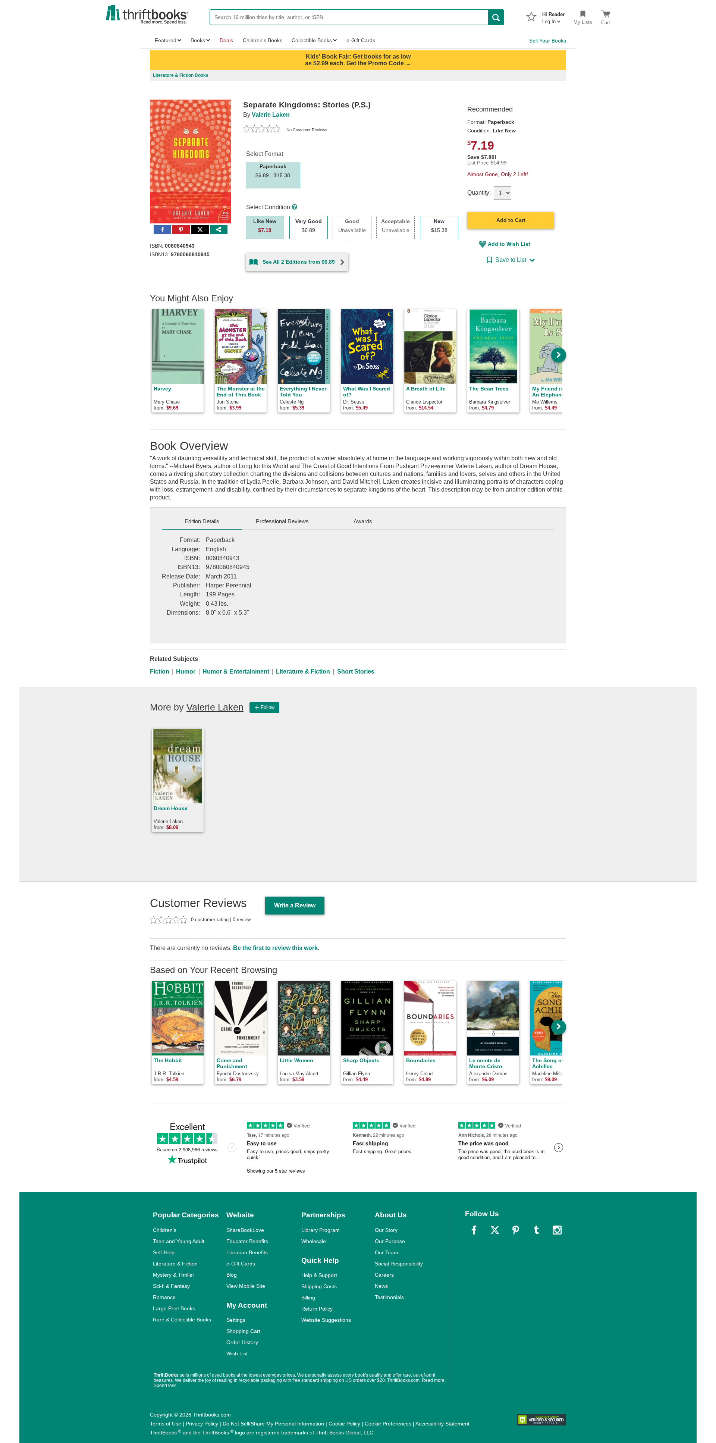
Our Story (386, 1230)
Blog (231, 1275)
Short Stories (355, 671)
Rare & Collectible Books (182, 1320)
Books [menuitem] (198, 40)
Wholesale (313, 1241)
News (381, 1286)
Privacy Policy (202, 1424)
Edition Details (202, 521)
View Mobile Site (245, 1286)
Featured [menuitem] (165, 40)
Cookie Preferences (388, 1424)
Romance (164, 1297)
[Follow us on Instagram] (557, 1230)
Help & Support (319, 1275)
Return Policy (317, 1309)
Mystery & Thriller (173, 1275)
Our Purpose (390, 1241)
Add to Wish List (509, 244)
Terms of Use (165, 1424)
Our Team (386, 1252)
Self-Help (164, 1252)
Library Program (320, 1230)
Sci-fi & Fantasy (171, 1286)
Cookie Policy (344, 1424)
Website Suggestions (326, 1320)
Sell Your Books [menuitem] (547, 41)
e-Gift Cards (240, 1264)
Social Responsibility (399, 1264)
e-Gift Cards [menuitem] (360, 40)
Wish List (237, 1353)
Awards (363, 521)
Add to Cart (510, 220)
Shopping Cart (243, 1331)
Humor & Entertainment (235, 671)
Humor (185, 671)
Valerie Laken (271, 115)
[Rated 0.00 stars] (261, 130)
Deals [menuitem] (226, 40)
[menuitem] (553, 15)
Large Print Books (174, 1308)
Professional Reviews (282, 521)
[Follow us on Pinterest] (516, 1230)
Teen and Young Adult (178, 1241)
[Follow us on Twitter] (495, 1230)
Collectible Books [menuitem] (312, 40)
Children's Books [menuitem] (262, 40)
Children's (164, 1230)
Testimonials (389, 1297)
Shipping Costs (319, 1286)
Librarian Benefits (247, 1252)
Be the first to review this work (275, 948)
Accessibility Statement (442, 1424)
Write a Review (294, 905)
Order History (242, 1342)
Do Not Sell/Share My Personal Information (273, 1424)
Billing (308, 1298)
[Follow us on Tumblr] (536, 1230)
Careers (384, 1275)
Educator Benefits (247, 1241)
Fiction (159, 671)
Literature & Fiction (303, 671)
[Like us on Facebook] (474, 1230)
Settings (235, 1320)
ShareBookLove (245, 1230)
